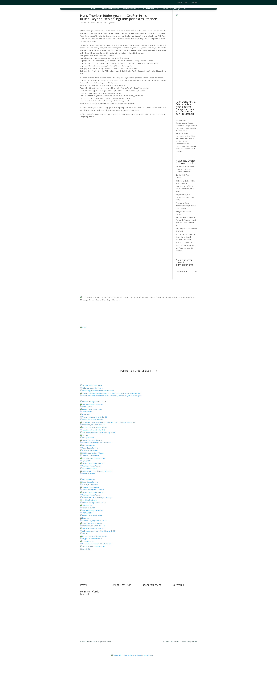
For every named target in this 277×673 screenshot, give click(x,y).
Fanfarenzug (176, 605)
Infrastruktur (115, 592)
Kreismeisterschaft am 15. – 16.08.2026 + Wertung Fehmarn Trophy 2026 (185, 169)
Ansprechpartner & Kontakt (151, 592)
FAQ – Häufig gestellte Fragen (121, 609)
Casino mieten (116, 601)
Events (93, 9)
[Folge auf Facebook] (86, 2)
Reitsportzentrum (129, 9)
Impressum (175, 641)
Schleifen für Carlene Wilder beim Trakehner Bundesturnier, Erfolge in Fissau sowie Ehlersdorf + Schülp (185, 186)
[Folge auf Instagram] (82, 2)
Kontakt (194, 2)
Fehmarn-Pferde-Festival (110, 9)
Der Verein (178, 585)
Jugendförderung (149, 9)
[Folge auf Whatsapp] (145, 333)
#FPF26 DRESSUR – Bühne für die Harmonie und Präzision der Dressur (185, 237)
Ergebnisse (111, 23)
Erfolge (174, 609)
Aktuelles (175, 592)
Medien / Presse (182, 2)
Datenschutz (185, 641)
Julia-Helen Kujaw (89, 23)
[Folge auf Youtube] (140, 333)
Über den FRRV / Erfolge (171, 9)
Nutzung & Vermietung (119, 597)
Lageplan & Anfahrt (118, 605)
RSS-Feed (166, 641)
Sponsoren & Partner (179, 628)
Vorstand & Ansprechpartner (182, 597)
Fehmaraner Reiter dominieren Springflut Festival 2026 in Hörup (186, 205)
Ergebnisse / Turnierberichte (182, 613)
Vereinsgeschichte (178, 601)
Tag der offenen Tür (118, 588)
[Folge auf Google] (90, 2)
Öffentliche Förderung (118, 613)
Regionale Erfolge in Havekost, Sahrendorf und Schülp (185, 197)
